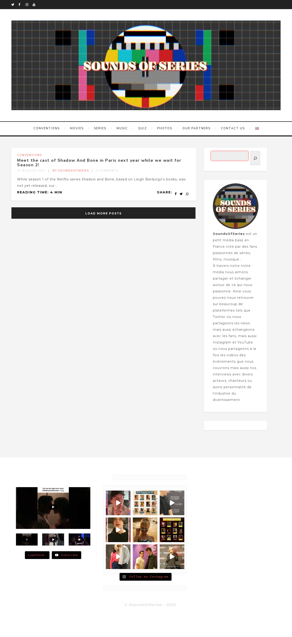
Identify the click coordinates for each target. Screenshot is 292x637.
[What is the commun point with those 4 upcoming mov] (145, 529)
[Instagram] (29, 4)
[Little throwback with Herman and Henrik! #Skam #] (145, 556)
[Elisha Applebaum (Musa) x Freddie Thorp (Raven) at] (118, 556)
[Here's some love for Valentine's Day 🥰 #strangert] (172, 503)
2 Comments (107, 170)
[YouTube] (36, 4)
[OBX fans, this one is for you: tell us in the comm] (145, 503)
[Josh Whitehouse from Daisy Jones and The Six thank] (118, 503)
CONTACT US (233, 128)
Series (100, 128)
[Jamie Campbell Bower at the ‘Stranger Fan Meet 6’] (172, 556)
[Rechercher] (255, 158)
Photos (164, 128)
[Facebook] (21, 4)
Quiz (142, 128)
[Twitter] (14, 4)
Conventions (47, 128)
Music (122, 128)
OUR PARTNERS (196, 128)
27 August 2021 (31, 170)
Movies (77, 128)
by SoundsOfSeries (71, 170)
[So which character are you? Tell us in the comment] (172, 529)
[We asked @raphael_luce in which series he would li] (118, 529)
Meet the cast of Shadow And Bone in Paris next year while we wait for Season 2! (99, 163)
